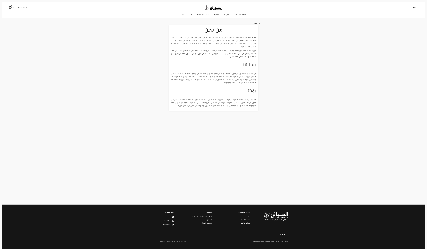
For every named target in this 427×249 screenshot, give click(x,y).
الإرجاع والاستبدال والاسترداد (202, 217)
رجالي (227, 14)
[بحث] (14, 7)
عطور (191, 14)
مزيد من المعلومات (244, 212)
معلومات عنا (245, 220)
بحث (248, 217)
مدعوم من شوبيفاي (258, 241)
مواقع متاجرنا (245, 223)
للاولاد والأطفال (203, 14)
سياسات (209, 212)
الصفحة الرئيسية (240, 14)
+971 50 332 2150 (180, 241)
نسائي (217, 14)
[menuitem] (240, 14)
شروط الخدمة (207, 223)
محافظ (183, 14)
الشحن (209, 220)
